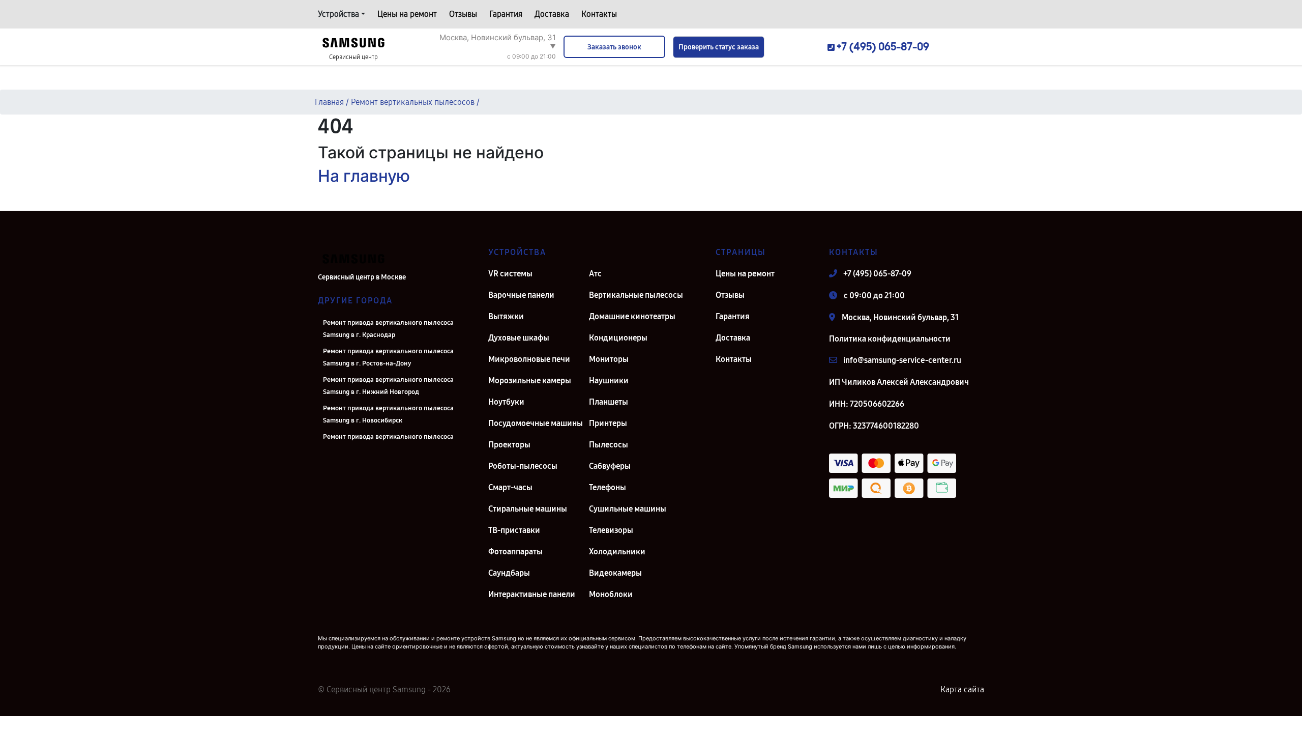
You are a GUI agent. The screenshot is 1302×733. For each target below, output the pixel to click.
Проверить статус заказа (718, 47)
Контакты (599, 14)
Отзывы (463, 14)
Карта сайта (962, 689)
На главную (364, 176)
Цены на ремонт (407, 14)
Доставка (552, 14)
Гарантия (505, 14)
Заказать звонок (614, 47)
